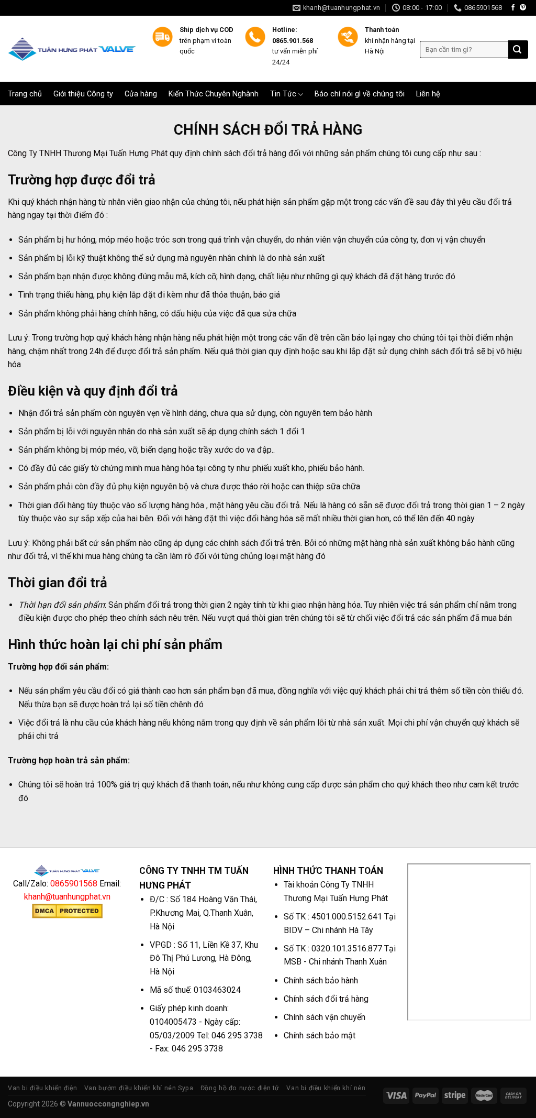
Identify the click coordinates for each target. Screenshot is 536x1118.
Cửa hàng (141, 94)
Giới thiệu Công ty (83, 94)
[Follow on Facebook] (513, 8)
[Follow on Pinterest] (523, 8)
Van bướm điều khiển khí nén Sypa (139, 1088)
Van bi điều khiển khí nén (325, 1088)
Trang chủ (25, 94)
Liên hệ (428, 94)
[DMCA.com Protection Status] (67, 910)
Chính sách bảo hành (321, 980)
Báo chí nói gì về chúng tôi (360, 94)
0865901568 (73, 884)
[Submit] (517, 50)
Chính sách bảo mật (319, 1035)
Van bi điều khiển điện (42, 1088)
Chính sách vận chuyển (324, 1017)
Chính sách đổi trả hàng (326, 999)
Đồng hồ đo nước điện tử (240, 1088)
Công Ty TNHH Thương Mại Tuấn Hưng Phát (88, 153)
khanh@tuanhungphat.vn (67, 897)
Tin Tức (283, 94)
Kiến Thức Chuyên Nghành (214, 94)
